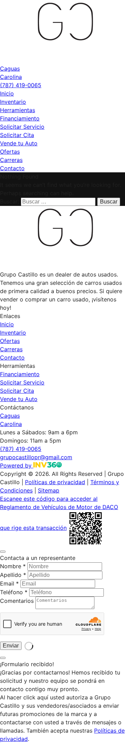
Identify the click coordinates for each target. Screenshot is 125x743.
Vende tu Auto (19, 143)
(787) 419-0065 (20, 85)
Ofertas (10, 151)
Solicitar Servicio (22, 126)
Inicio (7, 93)
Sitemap (48, 490)
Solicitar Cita (17, 135)
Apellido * (13, 574)
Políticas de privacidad (55, 482)
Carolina (11, 76)
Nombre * (13, 566)
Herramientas (17, 110)
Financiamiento (20, 118)
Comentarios (17, 600)
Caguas (10, 68)
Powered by (16, 465)
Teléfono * (13, 592)
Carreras (11, 159)
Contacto (12, 168)
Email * (9, 583)
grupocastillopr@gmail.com (36, 457)
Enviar (11, 646)
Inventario (13, 101)
